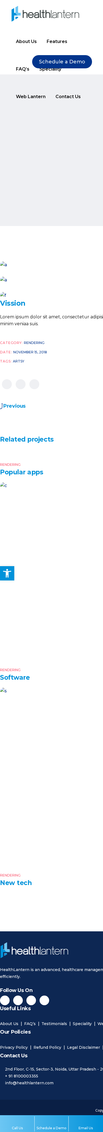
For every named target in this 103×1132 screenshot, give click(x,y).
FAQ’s (30, 1023)
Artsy (18, 361)
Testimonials (54, 1023)
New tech (16, 883)
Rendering (34, 343)
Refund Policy (47, 1047)
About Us (9, 1023)
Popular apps (21, 472)
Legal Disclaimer (83, 1047)
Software (15, 677)
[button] (7, 573)
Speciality (82, 1023)
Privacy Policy (14, 1047)
